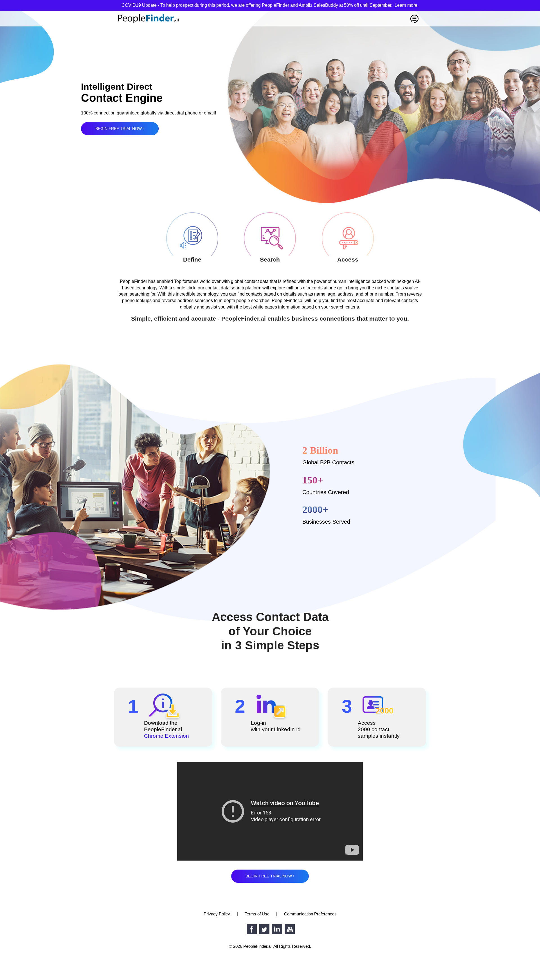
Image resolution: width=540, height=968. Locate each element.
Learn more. (406, 5)
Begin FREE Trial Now (119, 128)
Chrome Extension (166, 736)
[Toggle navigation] (414, 18)
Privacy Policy (217, 913)
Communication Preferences (310, 913)
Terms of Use (257, 913)
